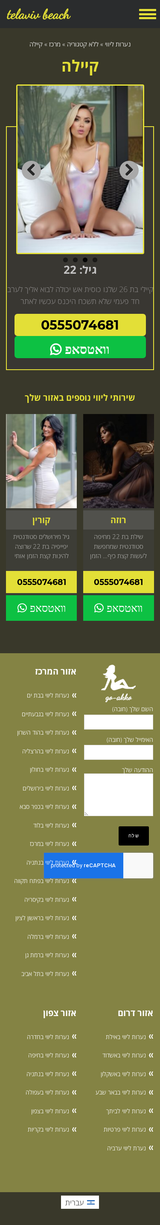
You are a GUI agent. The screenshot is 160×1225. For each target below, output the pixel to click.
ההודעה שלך (137, 770)
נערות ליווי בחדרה (48, 1037)
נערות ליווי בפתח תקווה (41, 881)
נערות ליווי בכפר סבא (44, 806)
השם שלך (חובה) (132, 709)
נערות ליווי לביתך (126, 1111)
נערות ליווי (118, 44)
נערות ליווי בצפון (50, 1111)
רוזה (118, 520)
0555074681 (80, 325)
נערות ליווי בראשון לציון (42, 918)
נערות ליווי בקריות (48, 1129)
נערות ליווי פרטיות (125, 1129)
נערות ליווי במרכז (49, 844)
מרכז (55, 44)
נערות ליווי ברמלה (48, 937)
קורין (41, 520)
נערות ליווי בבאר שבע (121, 1092)
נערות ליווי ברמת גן (47, 955)
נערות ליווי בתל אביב (45, 974)
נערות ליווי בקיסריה (46, 899)
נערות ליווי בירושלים (46, 788)
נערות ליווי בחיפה (48, 1055)
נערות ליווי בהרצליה (45, 751)
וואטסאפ (85, 349)
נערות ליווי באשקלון (123, 1074)
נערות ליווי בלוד (51, 825)
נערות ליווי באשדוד (124, 1055)
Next (129, 170)
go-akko (118, 697)
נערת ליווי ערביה (126, 1148)
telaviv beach (38, 14)
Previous (31, 170)
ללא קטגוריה (83, 44)
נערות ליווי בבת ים (48, 695)
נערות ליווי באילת (126, 1037)
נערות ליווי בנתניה (47, 862)
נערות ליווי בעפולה (47, 1092)
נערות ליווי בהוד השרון (43, 732)
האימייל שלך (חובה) (130, 740)
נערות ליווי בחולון (49, 769)
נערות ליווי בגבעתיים (45, 714)
